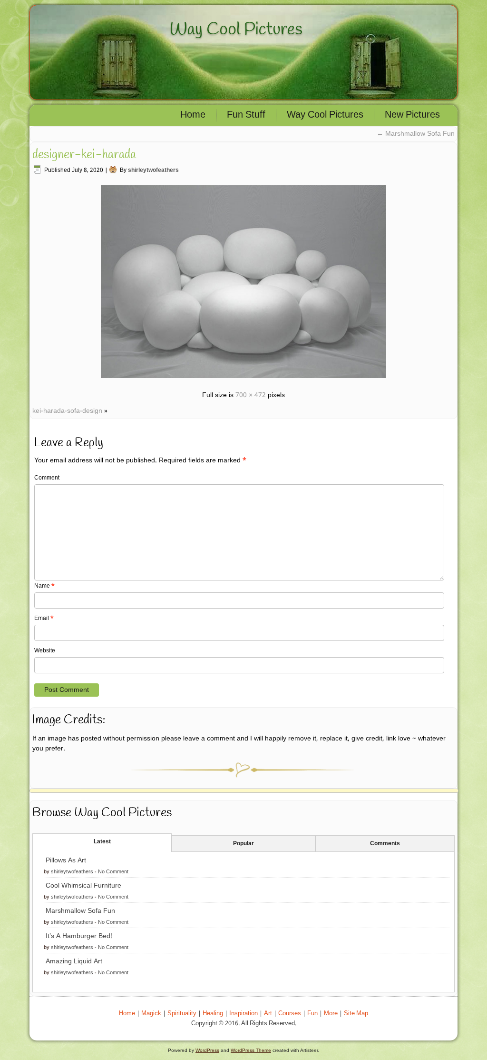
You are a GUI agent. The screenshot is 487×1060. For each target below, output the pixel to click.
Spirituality (181, 1013)
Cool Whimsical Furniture (83, 885)
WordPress (207, 1050)
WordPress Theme (251, 1050)
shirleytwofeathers (153, 170)
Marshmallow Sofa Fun (416, 134)
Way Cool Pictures (236, 29)
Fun (312, 1013)
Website (44, 651)
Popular (243, 844)
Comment (46, 478)
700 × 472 (250, 395)
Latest (102, 842)
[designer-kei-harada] (243, 379)
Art (268, 1013)
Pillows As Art (66, 860)
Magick (151, 1013)
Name (44, 586)
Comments (385, 844)
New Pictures (412, 115)
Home (192, 115)
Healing (213, 1013)
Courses (289, 1013)
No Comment (113, 872)
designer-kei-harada (84, 155)
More (331, 1013)
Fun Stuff (246, 115)
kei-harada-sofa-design (67, 411)
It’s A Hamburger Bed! (79, 936)
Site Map (356, 1013)
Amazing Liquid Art (74, 961)
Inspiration (243, 1013)
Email (44, 618)
